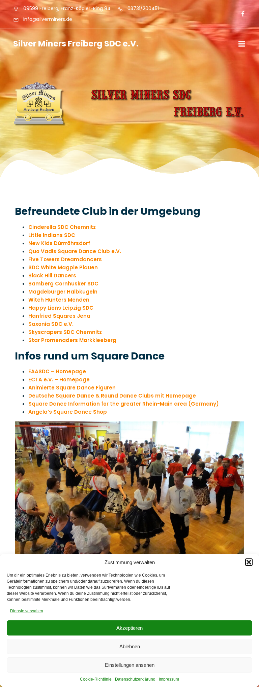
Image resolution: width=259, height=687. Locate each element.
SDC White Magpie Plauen (63, 267)
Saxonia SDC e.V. (51, 324)
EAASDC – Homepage (57, 371)
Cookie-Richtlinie (96, 679)
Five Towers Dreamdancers (65, 259)
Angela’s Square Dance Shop (67, 411)
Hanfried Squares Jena (59, 315)
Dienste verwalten (26, 611)
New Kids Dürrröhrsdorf (59, 243)
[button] (249, 562)
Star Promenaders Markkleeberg (72, 340)
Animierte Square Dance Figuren (72, 387)
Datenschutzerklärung (135, 679)
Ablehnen (129, 646)
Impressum (169, 679)
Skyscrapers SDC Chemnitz (65, 332)
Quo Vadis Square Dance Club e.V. (74, 251)
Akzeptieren (129, 628)
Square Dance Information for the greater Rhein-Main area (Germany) (123, 403)
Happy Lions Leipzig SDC (60, 307)
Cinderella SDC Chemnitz (62, 227)
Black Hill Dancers (52, 275)
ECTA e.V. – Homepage (59, 379)
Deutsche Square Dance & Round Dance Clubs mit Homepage (112, 395)
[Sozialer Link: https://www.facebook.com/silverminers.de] (240, 14)
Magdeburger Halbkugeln (62, 291)
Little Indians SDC (51, 235)
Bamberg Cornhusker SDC (63, 283)
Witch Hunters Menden (58, 299)
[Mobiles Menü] (242, 44)
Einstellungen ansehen (129, 665)
